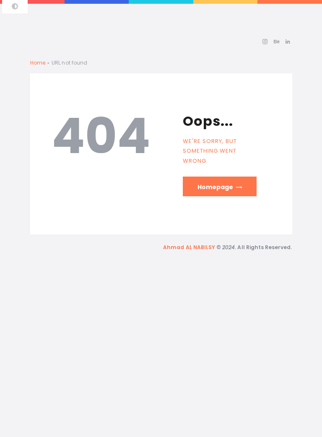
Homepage (215, 187)
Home (37, 62)
